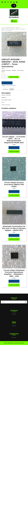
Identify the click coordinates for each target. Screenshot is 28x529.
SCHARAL (14, 17)
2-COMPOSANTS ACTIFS (10, 27)
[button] (24, 34)
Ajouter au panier (14, 151)
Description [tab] (5, 89)
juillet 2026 (14, 314)
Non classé (14, 337)
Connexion (14, 325)
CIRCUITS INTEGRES (11, 85)
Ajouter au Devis (7, 82)
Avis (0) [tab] (11, 89)
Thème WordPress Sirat (10, 343)
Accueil (3, 27)
